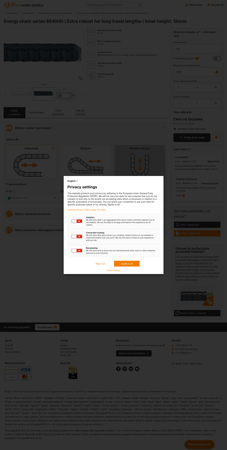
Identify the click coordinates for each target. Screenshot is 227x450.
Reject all (100, 263)
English (72, 181)
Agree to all (127, 263)
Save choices (113, 270)
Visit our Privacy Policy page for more (86, 209)
